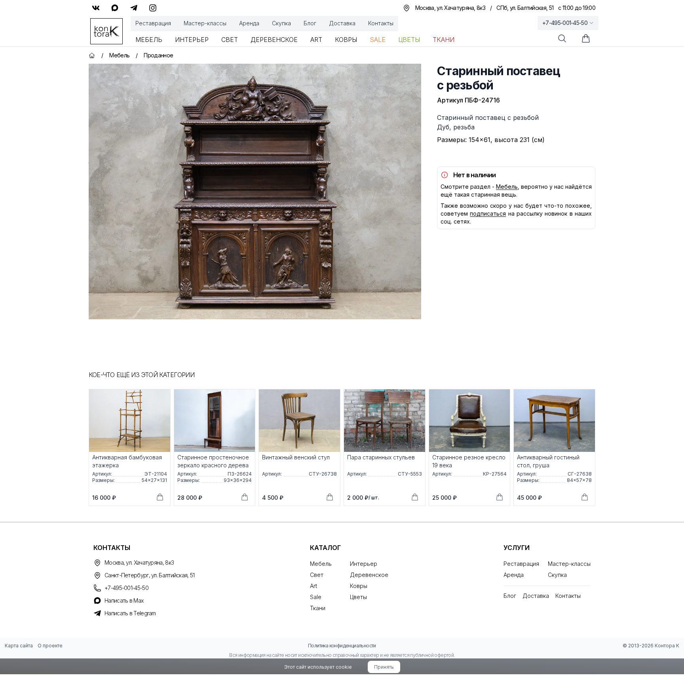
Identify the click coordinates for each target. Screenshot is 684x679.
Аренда (249, 23)
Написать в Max (123, 600)
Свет (229, 40)
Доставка (342, 23)
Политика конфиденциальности (342, 646)
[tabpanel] (255, 191)
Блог (310, 23)
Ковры (346, 40)
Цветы (409, 40)
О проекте (50, 646)
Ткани (443, 40)
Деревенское (274, 40)
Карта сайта (19, 646)
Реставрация (153, 23)
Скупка (281, 23)
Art (316, 40)
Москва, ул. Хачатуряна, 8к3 (139, 562)
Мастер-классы (205, 23)
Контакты (380, 23)
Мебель (148, 40)
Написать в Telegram (130, 613)
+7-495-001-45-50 (564, 22)
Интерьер (192, 40)
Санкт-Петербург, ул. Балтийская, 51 (149, 575)
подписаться (488, 213)
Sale (378, 40)
